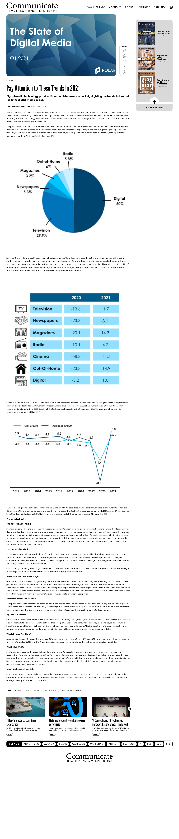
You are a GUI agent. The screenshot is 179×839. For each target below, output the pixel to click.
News (88, 7)
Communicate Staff (19, 106)
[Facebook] (125, 61)
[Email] (125, 72)
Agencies (115, 7)
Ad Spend (17, 690)
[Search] (171, 7)
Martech (129, 744)
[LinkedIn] (125, 51)
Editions (144, 7)
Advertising (31, 744)
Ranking (159, 7)
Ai (141, 744)
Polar (78, 690)
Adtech (113, 744)
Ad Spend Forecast (33, 690)
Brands (100, 7)
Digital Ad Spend (51, 690)
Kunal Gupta (67, 690)
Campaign (78, 744)
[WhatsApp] (125, 56)
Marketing (97, 744)
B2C (159, 744)
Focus (129, 7)
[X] (125, 67)
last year (27, 594)
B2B (149, 744)
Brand (63, 744)
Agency (49, 744)
